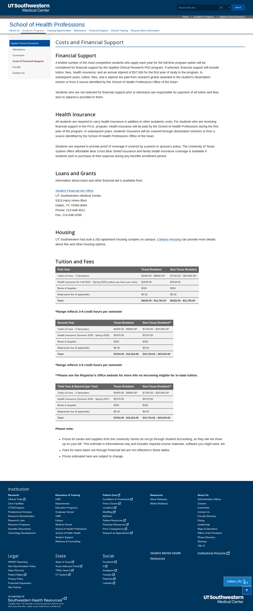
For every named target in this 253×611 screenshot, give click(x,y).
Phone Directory (206, 537)
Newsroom (156, 495)
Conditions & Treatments (116, 499)
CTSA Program (16, 507)
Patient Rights (15, 574)
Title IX (201, 545)
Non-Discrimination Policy (22, 566)
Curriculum (18, 55)
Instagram (108, 570)
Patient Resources (113, 520)
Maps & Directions (207, 528)
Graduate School (64, 512)
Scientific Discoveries (19, 528)
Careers (202, 503)
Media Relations (159, 503)
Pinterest (107, 578)
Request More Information (145, 30)
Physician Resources (114, 524)
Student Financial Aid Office (74, 191)
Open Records (16, 570)
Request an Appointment (116, 533)
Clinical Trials (15, 499)
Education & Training (67, 495)
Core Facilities (16, 503)
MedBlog (107, 512)
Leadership (204, 524)
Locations (108, 507)
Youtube (107, 574)
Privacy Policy (15, 578)
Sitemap (202, 541)
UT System (61, 574)
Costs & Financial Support (28, 61)
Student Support (64, 537)
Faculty (16, 67)
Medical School (63, 524)
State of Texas (63, 562)
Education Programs (66, 507)
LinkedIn (107, 583)
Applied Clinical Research (232, 17)
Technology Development (22, 533)
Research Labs (16, 520)
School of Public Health (68, 533)
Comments (203, 507)
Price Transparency (113, 528)
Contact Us (19, 72)
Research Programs (19, 524)
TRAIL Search (63, 570)
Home (185, 17)
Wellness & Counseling (67, 541)
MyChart (107, 516)
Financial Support (98, 30)
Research (13, 495)
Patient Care (110, 495)
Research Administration (21, 516)
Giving (201, 520)
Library (59, 520)
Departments (62, 503)
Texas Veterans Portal (67, 566)
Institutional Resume (212, 553)
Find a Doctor (110, 503)
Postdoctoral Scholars (20, 512)
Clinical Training (119, 30)
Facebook (108, 562)
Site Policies (14, 587)
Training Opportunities (59, 30)
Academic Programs (204, 17)
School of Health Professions (47, 24)
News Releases (158, 499)
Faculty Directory (207, 516)
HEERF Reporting (18, 562)
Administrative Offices (209, 499)
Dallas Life (234, 581)
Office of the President (210, 533)
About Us (14, 30)
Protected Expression (19, 583)
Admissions (80, 30)
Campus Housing (169, 239)
